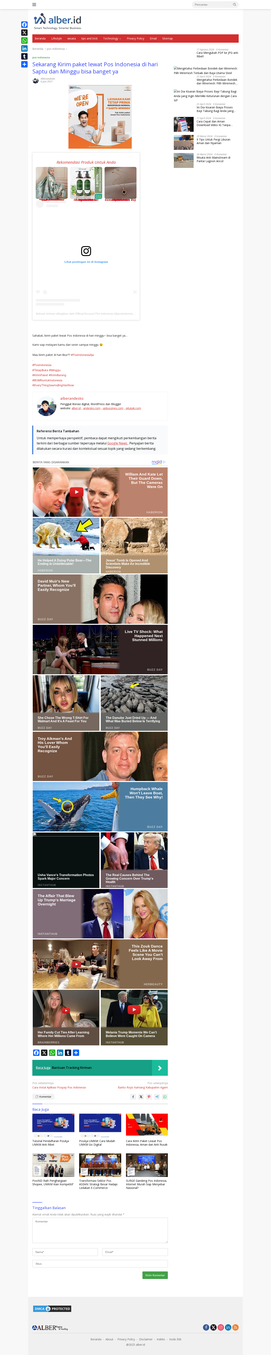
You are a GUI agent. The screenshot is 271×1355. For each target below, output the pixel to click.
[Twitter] (213, 1327)
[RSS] (235, 1327)
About (109, 1339)
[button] (235, 4)
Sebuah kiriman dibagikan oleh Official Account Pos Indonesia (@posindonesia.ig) (87, 313)
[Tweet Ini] (141, 1097)
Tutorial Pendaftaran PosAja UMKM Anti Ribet (50, 1142)
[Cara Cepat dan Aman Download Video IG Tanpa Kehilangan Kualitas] (184, 124)
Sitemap (167, 38)
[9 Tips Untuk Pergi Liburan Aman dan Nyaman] (184, 142)
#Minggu (55, 370)
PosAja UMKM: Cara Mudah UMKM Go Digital (97, 1142)
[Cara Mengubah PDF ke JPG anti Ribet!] (184, 55)
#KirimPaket (40, 375)
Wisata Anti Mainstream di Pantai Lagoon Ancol (213, 159)
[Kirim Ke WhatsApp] (165, 1097)
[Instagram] (221, 1327)
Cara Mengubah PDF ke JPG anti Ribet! (217, 54)
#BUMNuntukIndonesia (47, 380)
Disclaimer (146, 1339)
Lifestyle (56, 38)
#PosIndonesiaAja (82, 354)
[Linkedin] (228, 1327)
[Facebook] (24, 25)
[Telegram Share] (157, 1097)
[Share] (24, 64)
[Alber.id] (57, 21)
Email (153, 38)
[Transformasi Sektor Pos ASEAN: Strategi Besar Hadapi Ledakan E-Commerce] (100, 1165)
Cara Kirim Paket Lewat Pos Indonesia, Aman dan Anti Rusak (146, 1142)
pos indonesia (41, 57)
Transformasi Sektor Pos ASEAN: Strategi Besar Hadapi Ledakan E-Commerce (98, 1184)
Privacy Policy (135, 38)
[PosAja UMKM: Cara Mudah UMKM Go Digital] (100, 1125)
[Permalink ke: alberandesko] (35, 80)
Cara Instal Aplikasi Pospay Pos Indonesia (59, 1085)
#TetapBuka (40, 370)
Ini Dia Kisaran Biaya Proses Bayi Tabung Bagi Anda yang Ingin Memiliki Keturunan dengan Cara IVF (217, 109)
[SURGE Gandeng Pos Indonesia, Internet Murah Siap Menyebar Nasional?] (147, 1165)
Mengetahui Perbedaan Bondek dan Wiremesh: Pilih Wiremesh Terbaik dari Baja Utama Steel (217, 81)
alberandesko (48, 78)
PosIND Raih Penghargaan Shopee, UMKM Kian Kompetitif (52, 1182)
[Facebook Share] (133, 1097)
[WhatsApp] (24, 40)
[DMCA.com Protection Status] (52, 1308)
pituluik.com (133, 408)
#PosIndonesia (41, 365)
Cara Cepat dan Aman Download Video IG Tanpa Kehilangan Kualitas (213, 123)
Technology (110, 38)
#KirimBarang (57, 375)
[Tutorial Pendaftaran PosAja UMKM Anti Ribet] (53, 1125)
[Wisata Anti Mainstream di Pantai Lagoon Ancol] (184, 160)
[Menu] (35, 4)
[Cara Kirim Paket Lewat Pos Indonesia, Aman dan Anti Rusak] (147, 1125)
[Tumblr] (24, 56)
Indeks (161, 1339)
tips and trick (89, 38)
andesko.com (91, 408)
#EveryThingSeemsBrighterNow (53, 385)
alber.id (76, 408)
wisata (71, 38)
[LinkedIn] (24, 48)
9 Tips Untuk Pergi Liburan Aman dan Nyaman (213, 141)
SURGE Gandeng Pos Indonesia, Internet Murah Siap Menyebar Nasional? (146, 1184)
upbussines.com (113, 408)
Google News (117, 443)
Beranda (40, 38)
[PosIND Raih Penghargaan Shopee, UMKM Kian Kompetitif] (53, 1165)
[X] (24, 33)
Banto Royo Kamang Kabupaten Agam (143, 1085)
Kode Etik (175, 1339)
